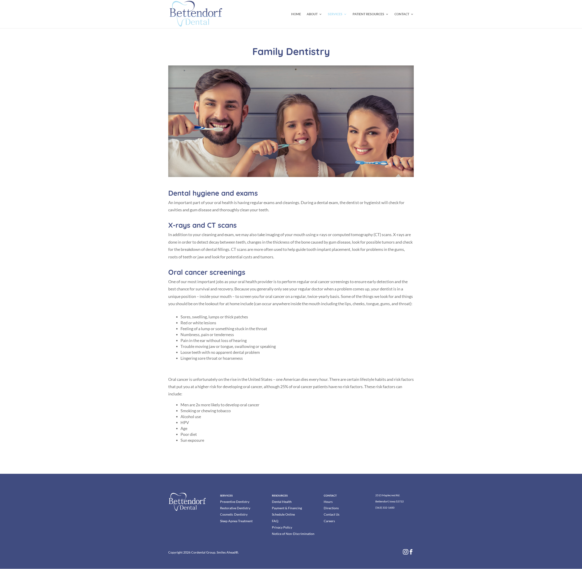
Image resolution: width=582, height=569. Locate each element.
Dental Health (282, 502)
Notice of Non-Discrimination (293, 534)
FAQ (275, 521)
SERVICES (335, 14)
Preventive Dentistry (234, 502)
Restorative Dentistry (235, 508)
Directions (331, 508)
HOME (296, 14)
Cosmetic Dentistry (234, 514)
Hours (328, 502)
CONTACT (401, 14)
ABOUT (312, 14)
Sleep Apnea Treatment (236, 521)
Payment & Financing (287, 508)
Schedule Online (283, 514)
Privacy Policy (282, 527)
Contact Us (331, 514)
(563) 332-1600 (384, 507)
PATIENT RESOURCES (368, 14)
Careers (329, 521)
